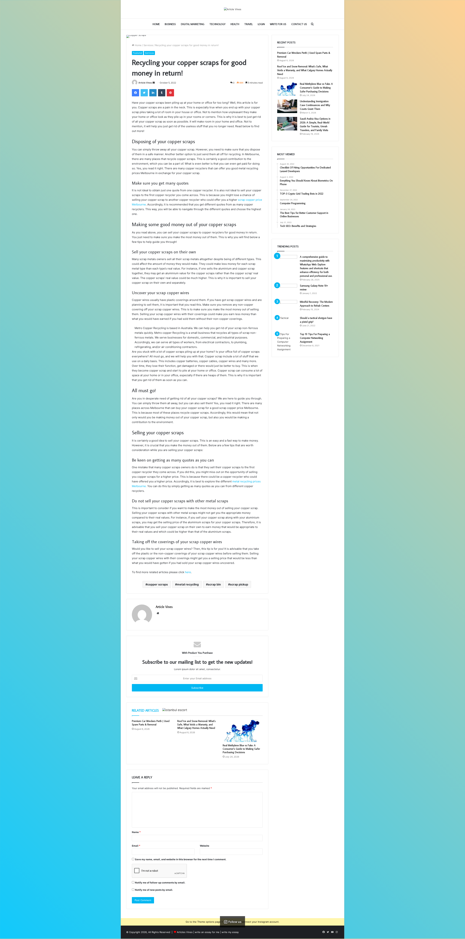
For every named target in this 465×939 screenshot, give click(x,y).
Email (136, 845)
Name (136, 832)
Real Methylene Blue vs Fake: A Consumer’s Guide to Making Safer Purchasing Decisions (241, 749)
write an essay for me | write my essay (217, 932)
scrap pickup (239, 584)
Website (204, 845)
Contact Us (299, 24)
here (188, 572)
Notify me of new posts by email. (154, 889)
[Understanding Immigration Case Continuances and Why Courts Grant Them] (287, 106)
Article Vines (145, 82)
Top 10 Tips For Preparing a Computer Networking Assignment (315, 337)
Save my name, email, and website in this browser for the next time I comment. (180, 859)
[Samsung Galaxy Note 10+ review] (287, 290)
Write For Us (278, 24)
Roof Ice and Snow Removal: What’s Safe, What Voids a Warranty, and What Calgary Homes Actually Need (196, 724)
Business (170, 24)
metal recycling (188, 584)
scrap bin (214, 584)
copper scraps (157, 584)
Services (148, 45)
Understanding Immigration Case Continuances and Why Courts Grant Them (315, 105)
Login (261, 24)
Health (235, 24)
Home (156, 24)
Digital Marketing (192, 24)
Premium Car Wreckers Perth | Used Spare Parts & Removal (150, 722)
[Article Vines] (232, 9)
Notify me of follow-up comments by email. (160, 882)
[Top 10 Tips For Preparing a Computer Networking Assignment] (287, 341)
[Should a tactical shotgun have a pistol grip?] (287, 323)
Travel (248, 24)
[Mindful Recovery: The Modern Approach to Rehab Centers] (287, 307)
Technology (217, 24)
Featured (137, 53)
